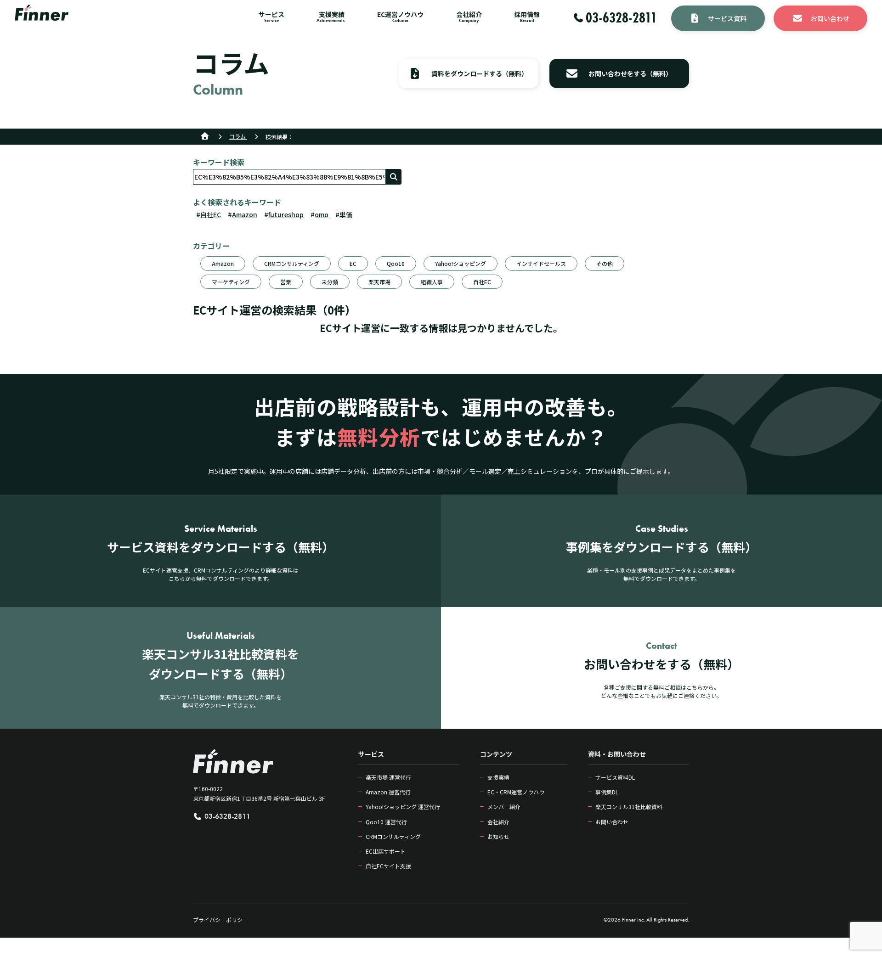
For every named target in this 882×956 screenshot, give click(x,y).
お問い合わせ (611, 822)
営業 (285, 282)
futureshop (286, 214)
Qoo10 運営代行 (386, 822)
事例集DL (606, 792)
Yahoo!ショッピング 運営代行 (403, 806)
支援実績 (498, 777)
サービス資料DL (615, 777)
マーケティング (231, 282)
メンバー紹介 (503, 806)
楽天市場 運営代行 (388, 777)
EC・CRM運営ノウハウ (515, 792)
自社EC (210, 214)
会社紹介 (498, 822)
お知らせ (498, 836)
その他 (604, 263)
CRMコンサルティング (291, 263)
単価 (345, 214)
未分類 (330, 282)
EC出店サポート (386, 851)
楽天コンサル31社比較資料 (628, 806)
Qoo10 (396, 263)
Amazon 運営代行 (388, 792)
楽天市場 (379, 282)
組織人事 (432, 282)
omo (321, 214)
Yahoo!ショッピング (460, 263)
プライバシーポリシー (220, 919)
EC (353, 263)
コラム (238, 136)
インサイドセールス (541, 263)
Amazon (244, 214)
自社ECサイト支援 (388, 866)
